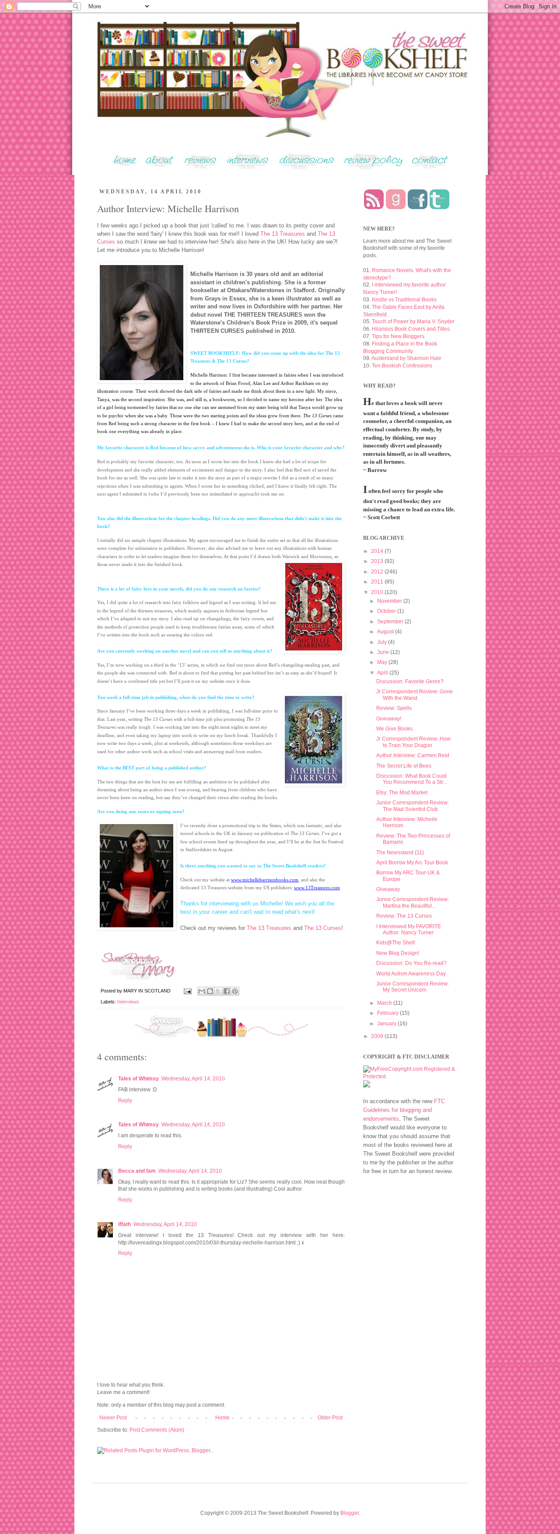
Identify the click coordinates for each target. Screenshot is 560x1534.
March (385, 1003)
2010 (378, 592)
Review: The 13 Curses (404, 916)
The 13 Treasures (282, 234)
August (386, 632)
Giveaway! (388, 719)
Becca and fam (137, 1171)
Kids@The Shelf (395, 943)
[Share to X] (218, 991)
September (391, 621)
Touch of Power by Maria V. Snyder (413, 321)
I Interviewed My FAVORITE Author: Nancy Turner (408, 929)
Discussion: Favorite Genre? (410, 681)
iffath (124, 1224)
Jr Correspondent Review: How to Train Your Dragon (413, 742)
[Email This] (201, 991)
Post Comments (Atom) (157, 1430)
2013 (378, 561)
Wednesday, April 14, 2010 (193, 1079)
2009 (378, 1036)
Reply (125, 1100)
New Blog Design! (397, 953)
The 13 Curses (322, 928)
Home (222, 1418)
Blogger (349, 1513)
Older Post (330, 1418)
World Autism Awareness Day (411, 974)
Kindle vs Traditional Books (404, 300)
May (382, 662)
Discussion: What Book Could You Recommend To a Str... (411, 779)
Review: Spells (394, 708)
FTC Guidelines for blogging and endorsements (404, 1110)
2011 (378, 582)
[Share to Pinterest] (235, 991)
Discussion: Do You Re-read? (411, 963)
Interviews (128, 1001)
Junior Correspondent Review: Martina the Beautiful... (412, 902)
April (383, 673)
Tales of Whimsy (138, 1079)
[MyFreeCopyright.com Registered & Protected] (409, 1076)
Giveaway (388, 889)
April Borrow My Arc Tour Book (412, 863)
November (390, 601)
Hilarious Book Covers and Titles (411, 329)
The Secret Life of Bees (403, 766)
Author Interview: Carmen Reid (412, 755)
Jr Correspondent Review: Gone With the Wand (414, 694)
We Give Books (394, 729)
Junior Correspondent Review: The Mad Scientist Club (412, 806)
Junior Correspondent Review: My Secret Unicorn (412, 987)
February (388, 1013)
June (383, 652)
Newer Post (113, 1418)
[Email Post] (187, 990)
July (382, 642)
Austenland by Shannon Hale (406, 358)
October (387, 611)
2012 (378, 572)
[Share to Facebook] (226, 991)
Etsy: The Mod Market (401, 793)
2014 (378, 551)
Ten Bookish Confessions (402, 366)
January (387, 1023)
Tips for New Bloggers (398, 336)
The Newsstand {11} (400, 852)
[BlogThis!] (210, 991)
